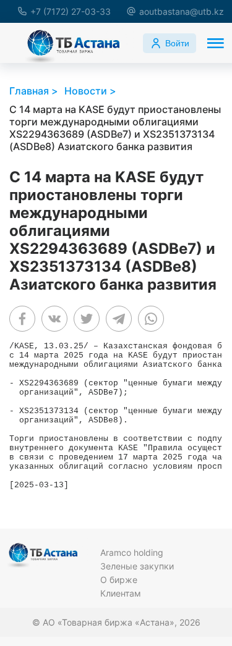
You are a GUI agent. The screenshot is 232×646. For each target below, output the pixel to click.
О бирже (118, 579)
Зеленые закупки (137, 566)
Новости (85, 91)
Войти (177, 43)
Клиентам (120, 593)
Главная (29, 91)
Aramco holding (131, 552)
